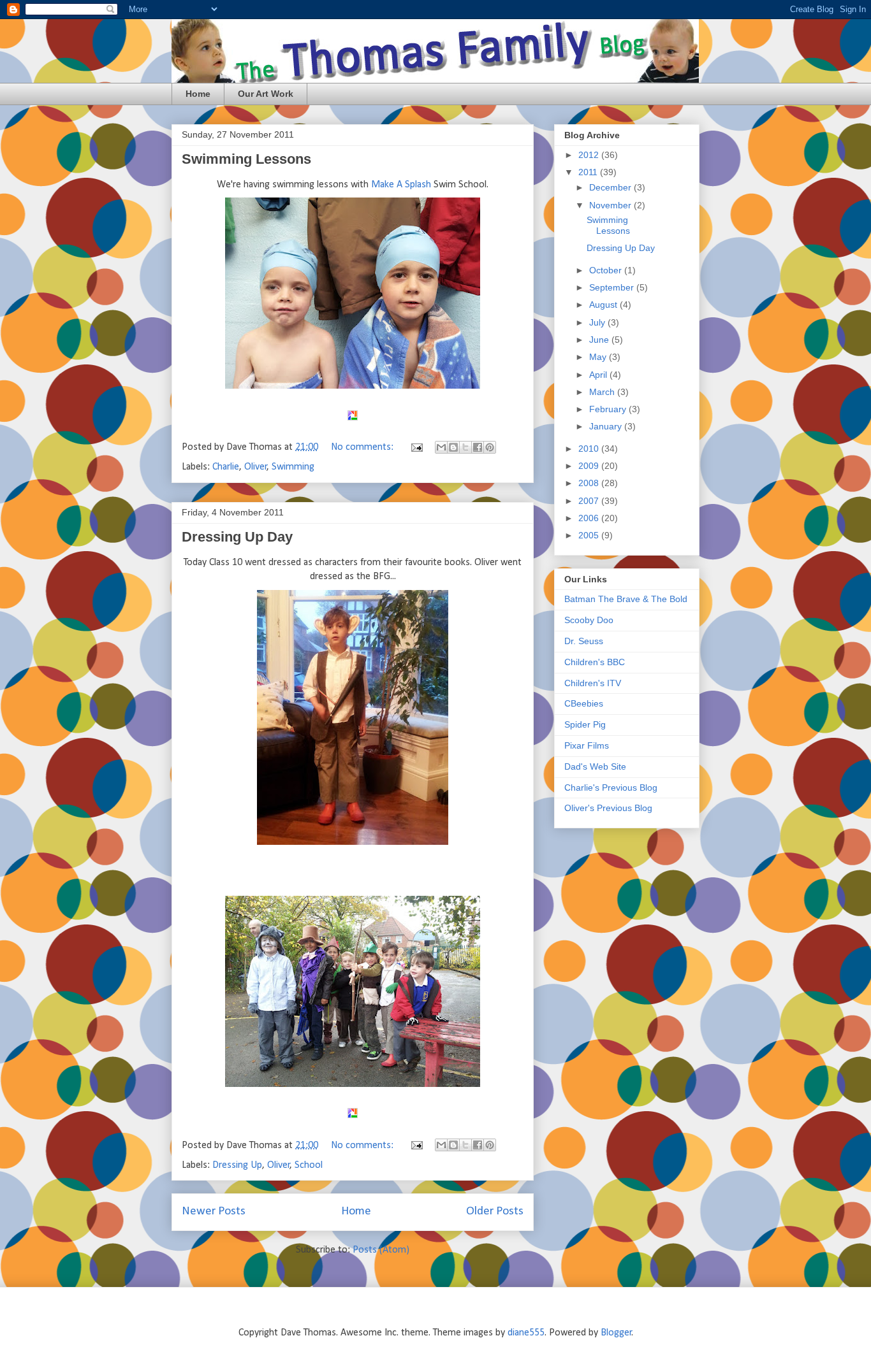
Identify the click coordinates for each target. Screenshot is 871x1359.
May (599, 357)
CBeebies (583, 703)
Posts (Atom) (381, 1250)
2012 (589, 155)
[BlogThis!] (453, 447)
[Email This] (441, 447)
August (604, 304)
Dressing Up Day (237, 537)
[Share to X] (465, 447)
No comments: (363, 447)
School (309, 1165)
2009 (589, 466)
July (598, 322)
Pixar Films (586, 745)
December (611, 187)
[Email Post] (415, 447)
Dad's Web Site (595, 766)
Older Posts (494, 1211)
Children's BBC (594, 662)
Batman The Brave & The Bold (625, 599)
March (603, 392)
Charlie (225, 467)
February (609, 409)
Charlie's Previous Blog (610, 787)
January (606, 426)
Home (198, 94)
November (611, 205)
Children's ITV (592, 683)
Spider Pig (585, 724)
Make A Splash (401, 185)
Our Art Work (265, 94)
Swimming (293, 467)
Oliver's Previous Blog (608, 808)
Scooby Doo (588, 620)
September (612, 287)
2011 (589, 172)
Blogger (616, 1333)
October (606, 270)
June (600, 339)
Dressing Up (237, 1165)
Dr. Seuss (583, 641)
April (599, 375)
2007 (589, 501)
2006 (589, 518)
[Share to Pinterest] (489, 447)
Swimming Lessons (246, 159)
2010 (589, 448)
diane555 (526, 1333)
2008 (589, 483)
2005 (589, 535)
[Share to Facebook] (477, 447)
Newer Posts (213, 1211)
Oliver (255, 467)
